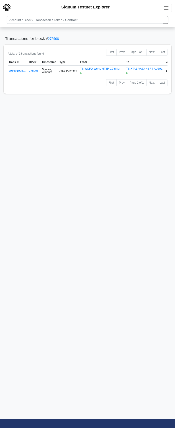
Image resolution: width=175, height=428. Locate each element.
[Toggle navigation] (166, 8)
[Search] (165, 20)
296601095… (17, 70)
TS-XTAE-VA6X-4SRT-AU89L (144, 68)
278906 (53, 39)
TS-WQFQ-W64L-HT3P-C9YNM (100, 68)
